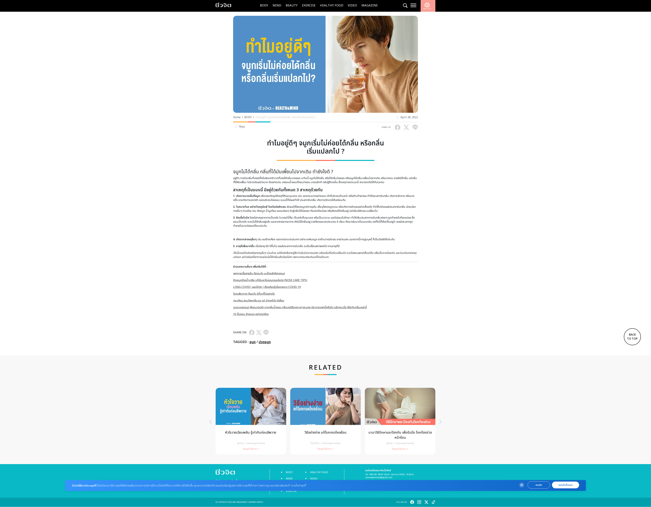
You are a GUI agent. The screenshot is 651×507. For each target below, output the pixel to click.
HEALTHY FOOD (331, 5)
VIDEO (352, 5)
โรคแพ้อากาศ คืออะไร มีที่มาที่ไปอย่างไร (254, 294)
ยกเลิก (539, 485)
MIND (277, 5)
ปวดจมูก (265, 342)
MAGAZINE (369, 5)
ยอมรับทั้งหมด (565, 485)
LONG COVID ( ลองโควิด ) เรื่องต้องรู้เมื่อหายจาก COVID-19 (267, 287)
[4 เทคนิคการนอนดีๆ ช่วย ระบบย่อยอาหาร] (251, 421)
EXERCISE (308, 5)
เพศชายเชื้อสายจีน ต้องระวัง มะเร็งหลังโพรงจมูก (259, 273)
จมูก (252, 342)
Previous (210, 421)
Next (440, 421)
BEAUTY (292, 5)
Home (237, 117)
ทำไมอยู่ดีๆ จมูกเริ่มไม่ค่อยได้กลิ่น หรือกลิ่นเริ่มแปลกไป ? (285, 117)
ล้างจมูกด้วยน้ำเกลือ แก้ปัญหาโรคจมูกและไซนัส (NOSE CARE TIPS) (270, 280)
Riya (242, 127)
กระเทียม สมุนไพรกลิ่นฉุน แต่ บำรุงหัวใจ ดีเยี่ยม (258, 301)
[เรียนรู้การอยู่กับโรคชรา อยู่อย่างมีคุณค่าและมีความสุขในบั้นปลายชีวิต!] (400, 421)
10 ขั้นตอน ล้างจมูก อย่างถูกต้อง (251, 314)
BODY (264, 5)
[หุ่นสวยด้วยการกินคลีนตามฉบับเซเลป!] (325, 421)
